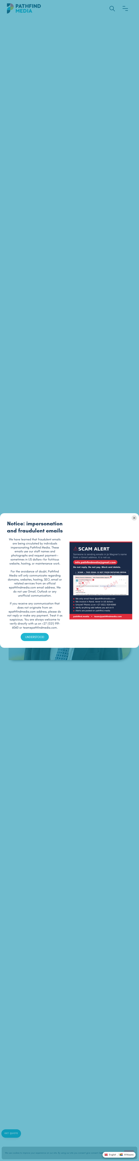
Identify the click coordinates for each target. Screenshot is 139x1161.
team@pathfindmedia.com (40, 627)
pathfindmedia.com (23, 587)
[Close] (134, 518)
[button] (110, 1154)
